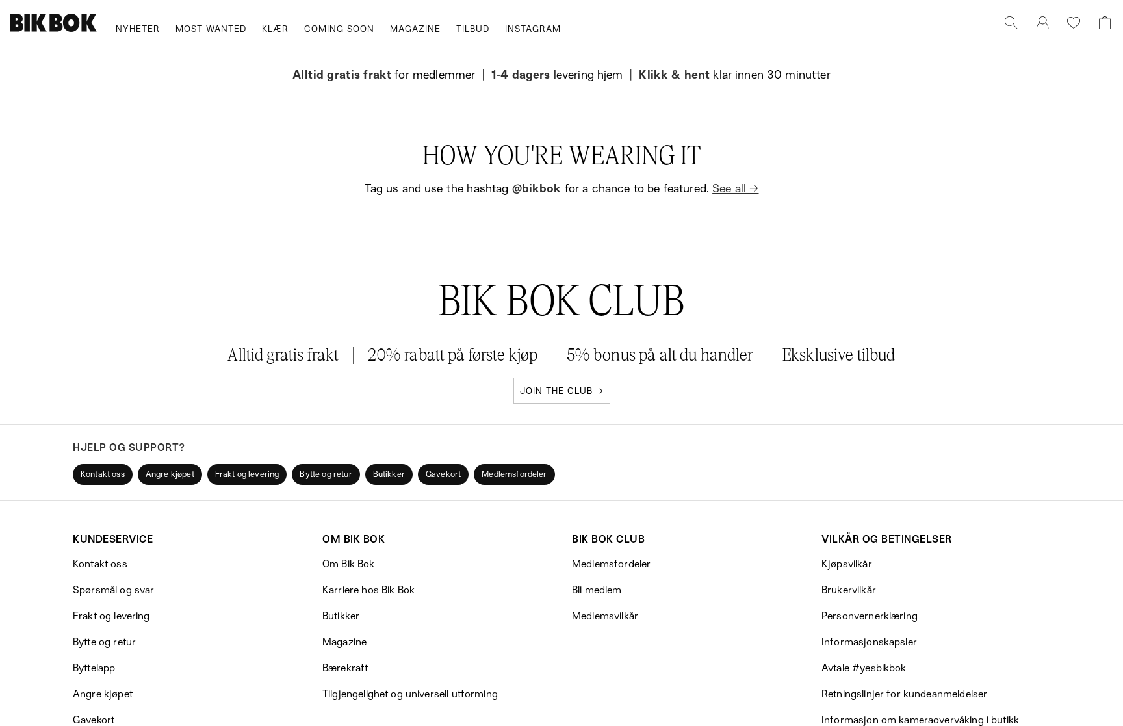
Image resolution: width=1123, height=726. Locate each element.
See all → (735, 188)
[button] (103, 474)
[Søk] (1011, 23)
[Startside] (53, 23)
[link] (1042, 23)
